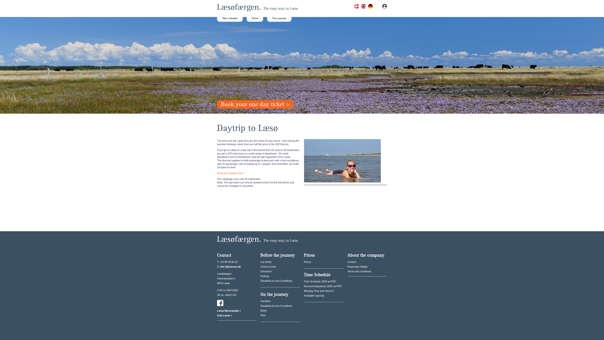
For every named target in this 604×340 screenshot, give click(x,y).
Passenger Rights (357, 266)
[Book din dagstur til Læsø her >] (342, 160)
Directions (266, 271)
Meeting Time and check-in (319, 291)
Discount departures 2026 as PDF (323, 286)
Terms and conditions (359, 271)
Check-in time (268, 266)
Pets (263, 315)
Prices (255, 18)
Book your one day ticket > (255, 104)
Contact (351, 262)
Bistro (263, 310)
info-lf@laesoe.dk (230, 266)
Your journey (279, 18)
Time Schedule (230, 18)
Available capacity (314, 295)
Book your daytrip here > (230, 173)
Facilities (265, 301)
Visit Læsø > (224, 315)
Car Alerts (265, 262)
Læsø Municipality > (229, 310)
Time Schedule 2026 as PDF (320, 281)
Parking (264, 276)
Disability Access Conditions (276, 281)
